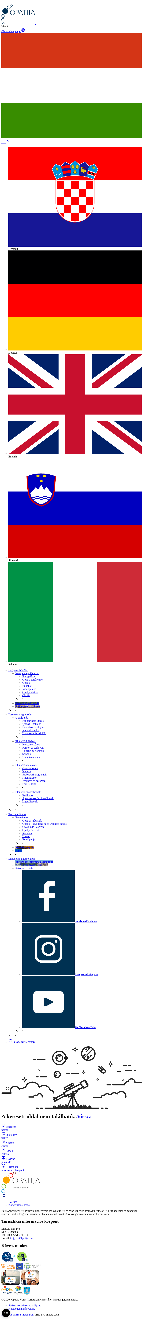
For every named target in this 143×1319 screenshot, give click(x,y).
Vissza (84, 1116)
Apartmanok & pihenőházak (38, 798)
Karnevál (27, 833)
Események (21, 817)
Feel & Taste (29, 783)
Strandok (27, 753)
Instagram (86, 974)
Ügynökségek (30, 801)
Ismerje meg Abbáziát (27, 673)
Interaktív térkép (31, 730)
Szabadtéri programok (34, 774)
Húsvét (26, 836)
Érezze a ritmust (17, 814)
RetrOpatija (28, 839)
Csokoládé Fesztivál (33, 826)
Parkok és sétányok (33, 747)
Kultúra (26, 771)
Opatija (26, 682)
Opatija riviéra (30, 692)
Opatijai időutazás (32, 820)
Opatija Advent (30, 830)
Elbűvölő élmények (26, 765)
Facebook (86, 921)
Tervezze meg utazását (20, 714)
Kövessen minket (24, 868)
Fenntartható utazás (33, 720)
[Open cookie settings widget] (6, 1313)
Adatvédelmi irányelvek (21, 1308)
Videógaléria (29, 689)
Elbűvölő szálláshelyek (28, 791)
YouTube (85, 1027)
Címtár (26, 695)
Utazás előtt (21, 717)
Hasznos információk (34, 733)
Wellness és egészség (34, 780)
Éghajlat (26, 685)
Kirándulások (29, 777)
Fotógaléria (28, 676)
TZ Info (12, 1201)
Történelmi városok (33, 750)
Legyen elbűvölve (18, 670)
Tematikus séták (31, 757)
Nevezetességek (31, 744)
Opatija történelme (32, 679)
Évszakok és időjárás (33, 727)
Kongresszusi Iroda (19, 1204)
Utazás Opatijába (31, 723)
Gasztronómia (30, 768)
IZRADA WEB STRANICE (17, 1314)
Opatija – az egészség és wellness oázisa (44, 823)
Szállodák (27, 795)
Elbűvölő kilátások (25, 741)
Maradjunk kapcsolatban (21, 858)
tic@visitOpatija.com (21, 1238)
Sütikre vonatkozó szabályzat (24, 1305)
